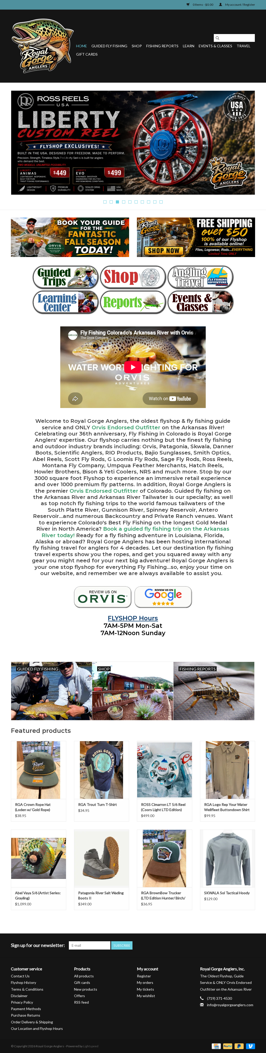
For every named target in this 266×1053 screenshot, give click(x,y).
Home (81, 46)
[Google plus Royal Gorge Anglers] (233, 945)
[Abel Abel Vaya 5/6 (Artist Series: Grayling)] (38, 858)
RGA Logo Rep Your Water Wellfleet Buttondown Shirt (227, 807)
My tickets (145, 989)
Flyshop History (23, 982)
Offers (79, 995)
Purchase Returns (25, 1015)
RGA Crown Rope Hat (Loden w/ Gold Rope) (33, 807)
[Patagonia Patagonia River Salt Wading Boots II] (101, 858)
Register (144, 976)
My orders (145, 982)
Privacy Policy (22, 1002)
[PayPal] (227, 1046)
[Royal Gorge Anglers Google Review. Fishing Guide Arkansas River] (163, 597)
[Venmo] (249, 1046)
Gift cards (87, 54)
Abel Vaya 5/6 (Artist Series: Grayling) (38, 895)
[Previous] (21, 144)
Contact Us (20, 976)
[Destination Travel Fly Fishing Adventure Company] (200, 277)
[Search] (217, 38)
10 (161, 201)
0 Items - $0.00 (203, 4)
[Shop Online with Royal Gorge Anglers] (133, 277)
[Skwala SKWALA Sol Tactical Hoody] (227, 858)
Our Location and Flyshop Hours (37, 1028)
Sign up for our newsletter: (38, 945)
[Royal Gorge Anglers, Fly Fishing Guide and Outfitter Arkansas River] (102, 597)
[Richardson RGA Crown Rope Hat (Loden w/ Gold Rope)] (38, 770)
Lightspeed (90, 1046)
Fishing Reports (162, 46)
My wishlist (146, 995)
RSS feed (81, 1002)
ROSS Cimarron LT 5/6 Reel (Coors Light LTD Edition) (163, 807)
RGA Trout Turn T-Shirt (97, 804)
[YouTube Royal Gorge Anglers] (242, 945)
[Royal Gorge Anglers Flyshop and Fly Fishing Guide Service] (43, 46)
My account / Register (240, 4)
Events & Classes (215, 46)
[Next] (244, 144)
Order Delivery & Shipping (32, 1022)
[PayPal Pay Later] (238, 1046)
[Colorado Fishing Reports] (133, 302)
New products (85, 989)
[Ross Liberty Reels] (133, 143)
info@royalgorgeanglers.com (230, 1005)
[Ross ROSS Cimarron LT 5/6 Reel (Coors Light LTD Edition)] (164, 770)
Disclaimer (19, 995)
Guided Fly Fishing (109, 46)
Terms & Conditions (27, 989)
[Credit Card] (215, 1046)
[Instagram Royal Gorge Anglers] (251, 945)
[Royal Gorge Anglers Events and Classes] (200, 302)
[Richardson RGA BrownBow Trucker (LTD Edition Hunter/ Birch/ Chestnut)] (164, 858)
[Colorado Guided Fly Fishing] (65, 277)
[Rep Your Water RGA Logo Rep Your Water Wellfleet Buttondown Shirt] (227, 770)
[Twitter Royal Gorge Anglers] (224, 945)
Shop (137, 46)
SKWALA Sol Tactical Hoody (227, 893)
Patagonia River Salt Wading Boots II (101, 895)
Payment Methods (26, 1008)
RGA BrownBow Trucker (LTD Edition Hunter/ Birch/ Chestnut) (163, 896)
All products (84, 976)
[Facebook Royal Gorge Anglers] (214, 945)
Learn (188, 46)
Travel (243, 46)
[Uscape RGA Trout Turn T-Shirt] (101, 770)
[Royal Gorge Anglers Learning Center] (65, 302)
